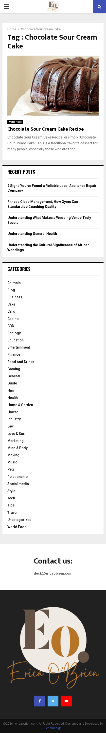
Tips (10, 505)
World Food (15, 122)
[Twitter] (53, 701)
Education (15, 340)
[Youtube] (66, 701)
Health (12, 398)
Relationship (17, 477)
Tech (11, 498)
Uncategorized (19, 520)
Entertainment (18, 347)
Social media (18, 484)
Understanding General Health (32, 234)
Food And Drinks (20, 362)
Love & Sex (16, 434)
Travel (12, 513)
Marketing (15, 441)
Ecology (14, 333)
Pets (11, 469)
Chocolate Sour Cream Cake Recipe (45, 129)
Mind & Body (17, 448)
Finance (13, 354)
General (13, 376)
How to (12, 412)
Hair (10, 390)
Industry (14, 419)
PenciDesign (53, 728)
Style (11, 491)
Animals (14, 283)
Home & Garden (20, 405)
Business (14, 297)
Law (10, 426)
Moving (13, 455)
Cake (11, 304)
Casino (13, 319)
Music (12, 462)
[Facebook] (39, 701)
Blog (11, 290)
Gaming (13, 369)
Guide (12, 383)
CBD (10, 326)
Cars (11, 311)
